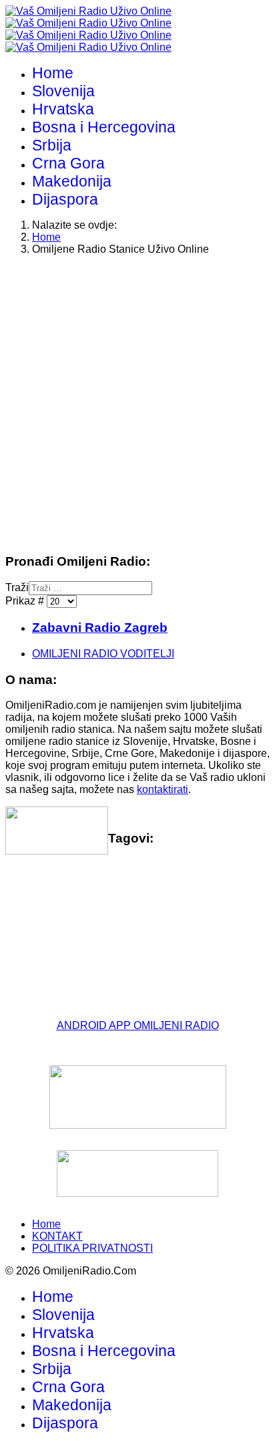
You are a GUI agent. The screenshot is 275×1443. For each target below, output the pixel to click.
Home (52, 73)
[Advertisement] (137, 404)
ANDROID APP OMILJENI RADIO (138, 1025)
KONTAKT (57, 1236)
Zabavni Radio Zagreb (100, 628)
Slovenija (63, 91)
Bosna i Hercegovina (104, 127)
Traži (17, 587)
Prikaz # (26, 600)
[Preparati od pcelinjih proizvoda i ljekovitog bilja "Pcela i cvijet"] (137, 1173)
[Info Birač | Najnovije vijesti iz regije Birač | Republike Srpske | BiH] (137, 1097)
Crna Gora (68, 163)
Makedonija (71, 181)
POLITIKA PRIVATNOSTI (92, 1248)
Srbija (51, 145)
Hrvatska (63, 109)
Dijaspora (65, 199)
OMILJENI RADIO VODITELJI (103, 653)
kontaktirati (162, 789)
